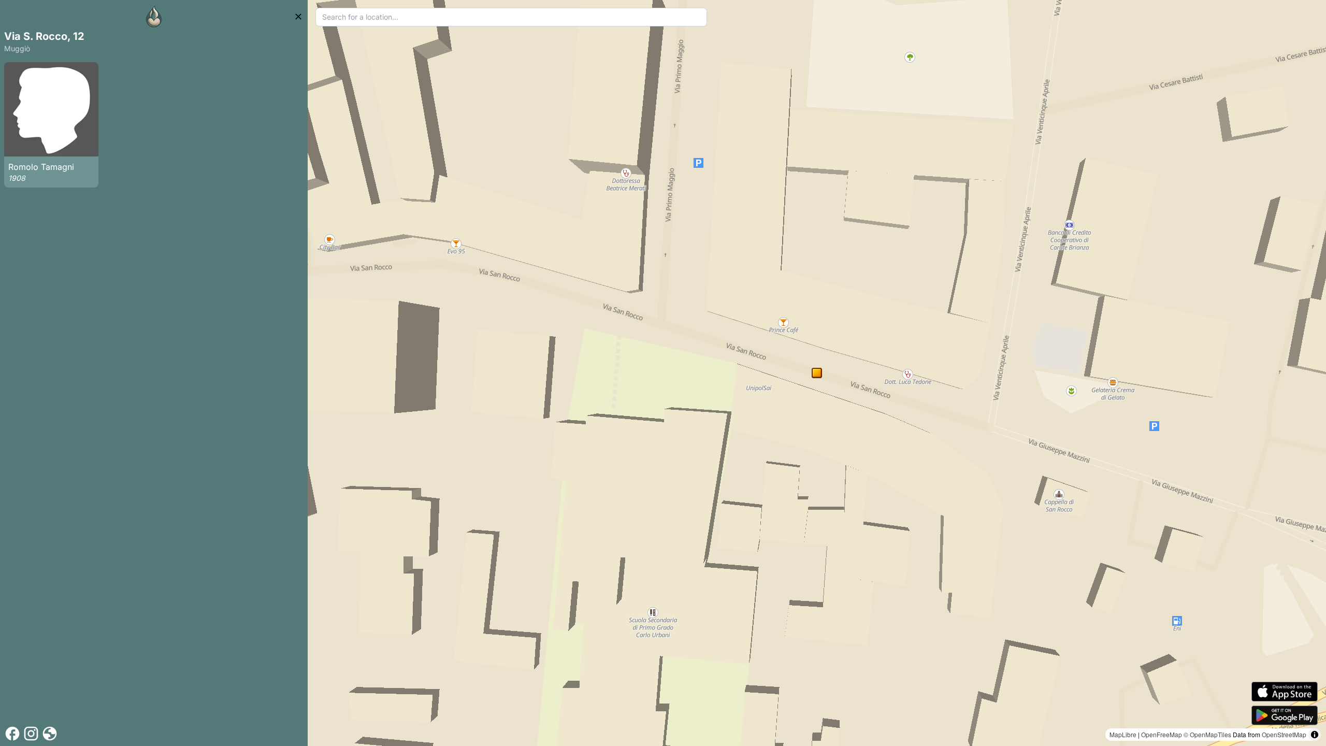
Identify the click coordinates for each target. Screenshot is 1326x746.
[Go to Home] (153, 16)
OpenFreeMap (1161, 734)
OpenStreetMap (1284, 734)
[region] (817, 373)
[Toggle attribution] (1314, 734)
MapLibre (1122, 734)
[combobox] (511, 17)
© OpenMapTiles (1207, 734)
